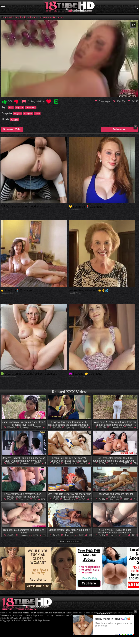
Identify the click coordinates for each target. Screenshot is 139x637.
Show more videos (69, 541)
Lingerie (28, 113)
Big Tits (19, 107)
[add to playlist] (56, 101)
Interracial (31, 107)
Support (7, 609)
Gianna (14, 119)
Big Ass (18, 113)
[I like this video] (4, 101)
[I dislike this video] (16, 101)
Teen (37, 113)
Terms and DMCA (26, 609)
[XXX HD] (69, 7)
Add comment (124, 129)
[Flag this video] (24, 101)
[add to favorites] (48, 101)
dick (11, 107)
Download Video (12, 129)
